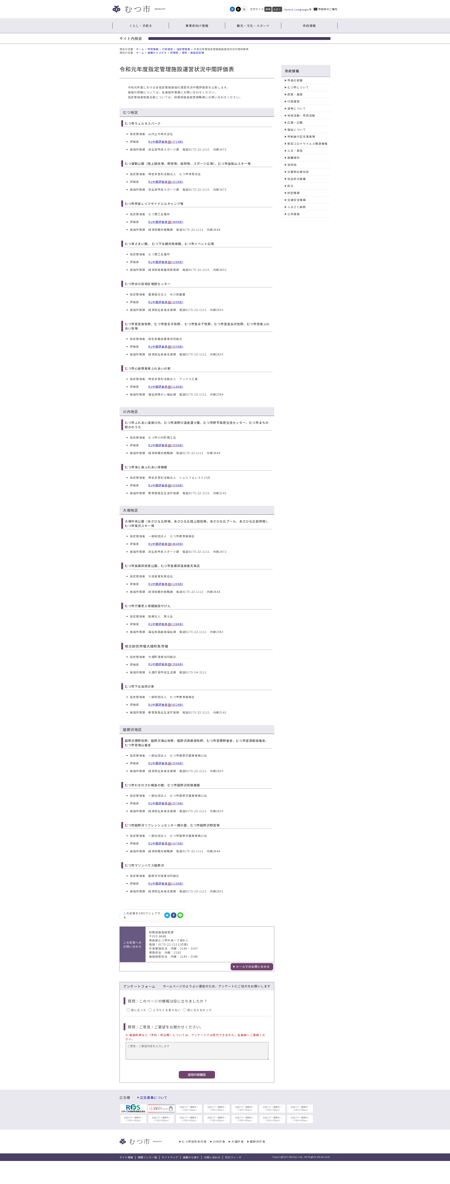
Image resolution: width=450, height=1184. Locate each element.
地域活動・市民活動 (301, 115)
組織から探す (191, 1157)
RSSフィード (233, 1157)
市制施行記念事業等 (301, 137)
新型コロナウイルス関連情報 (307, 144)
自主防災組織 (296, 179)
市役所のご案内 (328, 9)
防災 (290, 186)
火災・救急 (295, 151)
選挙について (296, 108)
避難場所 (293, 158)
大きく (277, 9)
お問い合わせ (212, 1157)
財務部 (174, 52)
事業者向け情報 (196, 25)
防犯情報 (293, 193)
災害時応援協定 (298, 172)
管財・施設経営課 (193, 52)
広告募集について (154, 1097)
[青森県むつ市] (138, 9)
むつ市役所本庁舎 (194, 1142)
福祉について (296, 130)
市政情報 (309, 25)
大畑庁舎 (237, 1142)
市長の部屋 (295, 80)
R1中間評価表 (165, 142)
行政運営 (167, 49)
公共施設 (293, 214)
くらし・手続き (140, 25)
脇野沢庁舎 (257, 1142)
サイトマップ (170, 1157)
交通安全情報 (296, 200)
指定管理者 (183, 49)
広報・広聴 (295, 122)
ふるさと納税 (296, 207)
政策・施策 (295, 94)
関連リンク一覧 (147, 1157)
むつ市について (298, 87)
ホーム (140, 49)
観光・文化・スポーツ (253, 25)
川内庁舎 (219, 1142)
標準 (268, 9)
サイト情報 (126, 1157)
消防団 (292, 165)
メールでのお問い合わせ (253, 967)
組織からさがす (157, 52)
